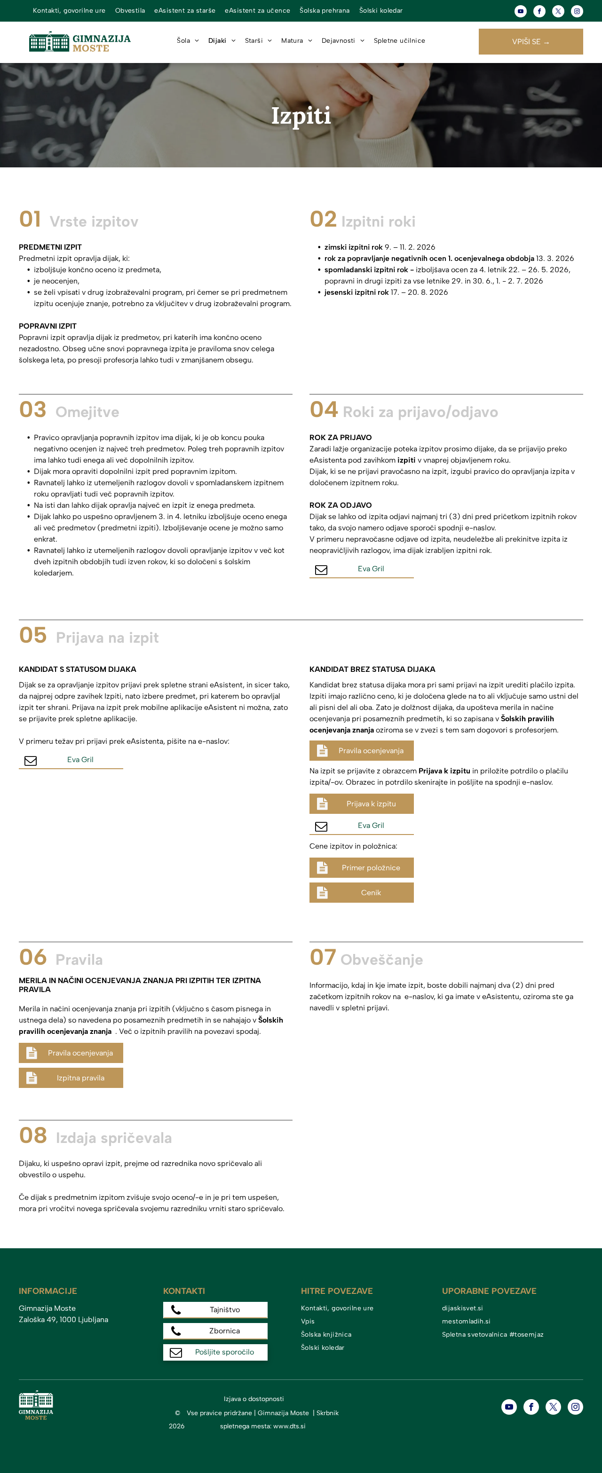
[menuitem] (69, 10)
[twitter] (558, 12)
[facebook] (539, 12)
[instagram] (577, 12)
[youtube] (521, 12)
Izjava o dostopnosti (254, 1399)
